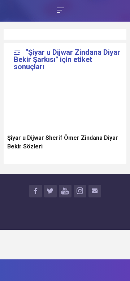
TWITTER (50, 191)
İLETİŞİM (94, 191)
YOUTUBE (65, 191)
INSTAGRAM (80, 191)
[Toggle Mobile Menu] (59, 9)
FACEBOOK (35, 191)
